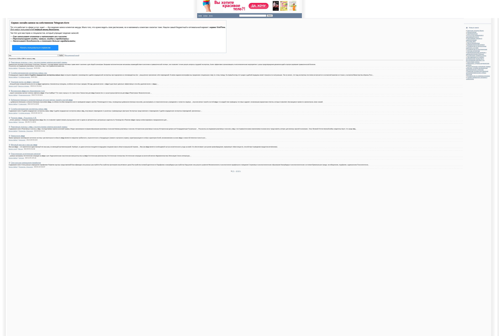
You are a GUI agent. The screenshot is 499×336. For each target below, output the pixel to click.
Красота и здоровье (23, 86)
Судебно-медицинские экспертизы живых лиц (29, 73)
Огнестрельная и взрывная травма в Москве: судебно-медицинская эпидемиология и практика (478, 68)
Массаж (20, 149)
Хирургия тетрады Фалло (475, 30)
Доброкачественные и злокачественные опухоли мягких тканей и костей (42, 100)
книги (200, 15)
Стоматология (23, 104)
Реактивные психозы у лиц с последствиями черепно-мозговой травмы (39, 62)
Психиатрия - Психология (26, 68)
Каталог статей (13, 86)
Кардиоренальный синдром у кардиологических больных (476, 53)
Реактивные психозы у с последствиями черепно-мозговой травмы (39, 127)
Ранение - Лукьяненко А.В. (24, 118)
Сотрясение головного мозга (476, 55)
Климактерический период (476, 44)
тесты (211, 15)
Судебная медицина (24, 77)
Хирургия (21, 122)
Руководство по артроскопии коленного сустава (476, 47)
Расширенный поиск (72, 55)
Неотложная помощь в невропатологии (474, 39)
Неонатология (471, 32)
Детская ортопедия (473, 51)
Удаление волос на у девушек (25, 82)
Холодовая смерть (473, 62)
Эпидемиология (472, 33)
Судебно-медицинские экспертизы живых (29, 109)
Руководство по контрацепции (477, 49)
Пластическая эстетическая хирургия (26, 154)
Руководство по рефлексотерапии (478, 76)
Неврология (18, 136)
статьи (205, 15)
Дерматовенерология (24, 95)
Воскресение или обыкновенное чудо (28, 91)
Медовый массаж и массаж (24, 145)
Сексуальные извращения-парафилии (26, 163)
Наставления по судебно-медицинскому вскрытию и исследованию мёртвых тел (475, 58)
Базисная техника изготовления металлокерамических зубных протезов (477, 72)
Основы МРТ (471, 41)
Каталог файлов (13, 68)
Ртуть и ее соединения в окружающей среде (474, 36)
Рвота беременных (473, 43)
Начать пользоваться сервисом (35, 48)
